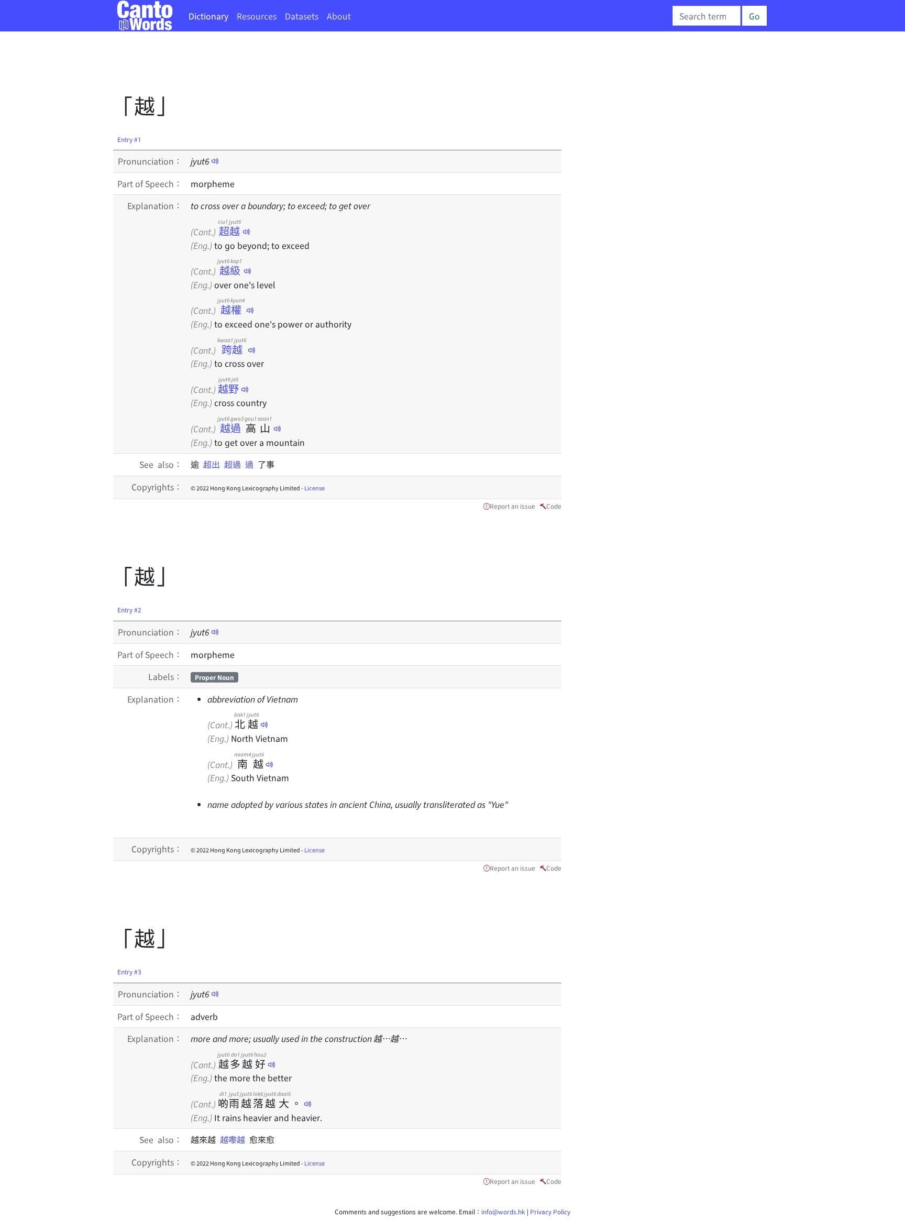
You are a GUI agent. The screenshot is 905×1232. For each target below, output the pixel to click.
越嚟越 (234, 1139)
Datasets (301, 15)
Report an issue (512, 505)
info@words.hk (503, 1211)
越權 (231, 309)
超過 (234, 464)
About (339, 15)
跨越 (232, 349)
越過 (230, 427)
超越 (229, 230)
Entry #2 (129, 609)
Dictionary (208, 15)
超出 (213, 464)
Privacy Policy (550, 1211)
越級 (229, 270)
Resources (257, 15)
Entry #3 (129, 971)
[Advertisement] (303, 65)
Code (553, 505)
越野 (228, 388)
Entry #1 (129, 139)
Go (754, 15)
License (314, 487)
